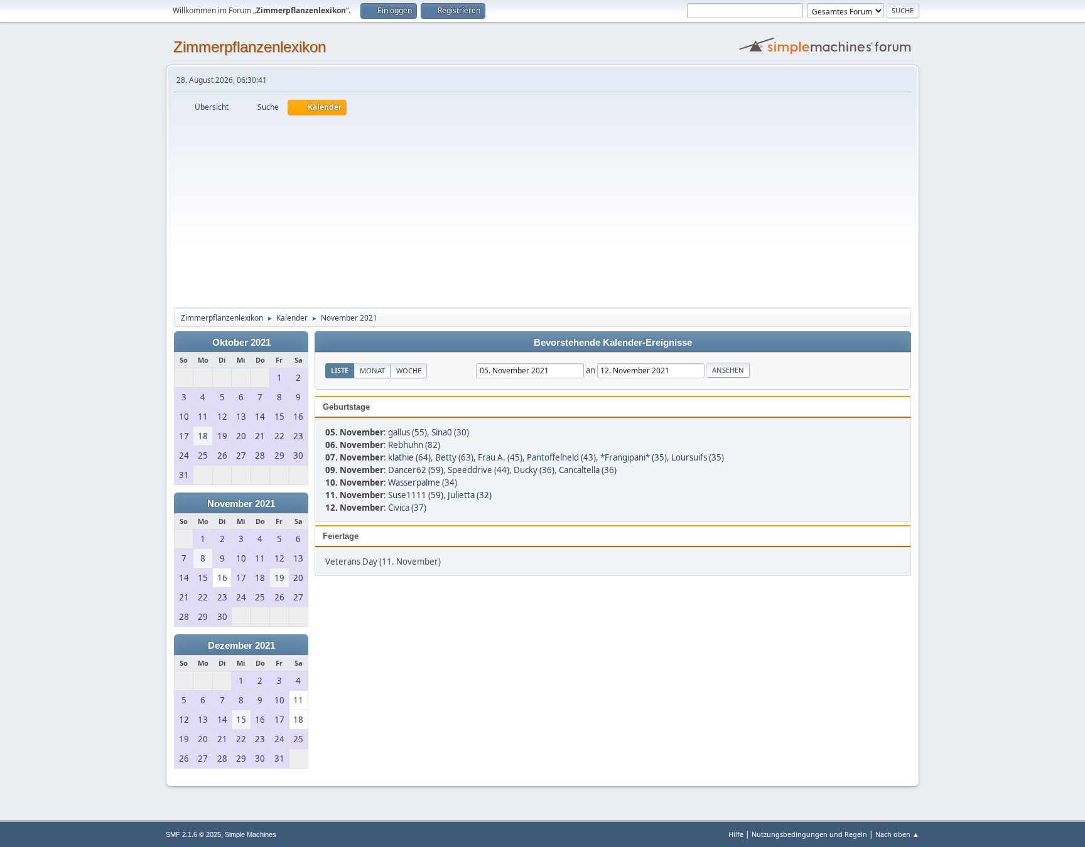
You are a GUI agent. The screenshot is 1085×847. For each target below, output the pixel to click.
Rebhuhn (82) (414, 444)
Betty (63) (454, 457)
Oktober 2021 (241, 343)
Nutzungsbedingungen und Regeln (809, 834)
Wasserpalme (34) (422, 482)
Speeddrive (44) (478, 470)
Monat (372, 370)
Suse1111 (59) (415, 495)
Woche (408, 370)
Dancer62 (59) (415, 470)
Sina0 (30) (450, 432)
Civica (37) (407, 507)
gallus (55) (407, 432)
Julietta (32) (470, 495)
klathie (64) (409, 457)
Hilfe (735, 834)
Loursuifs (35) (697, 457)
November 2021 (241, 504)
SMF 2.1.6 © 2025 (193, 834)
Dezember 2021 (241, 646)
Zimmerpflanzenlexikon (249, 46)
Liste (339, 370)
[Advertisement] (542, 209)
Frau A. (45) (500, 457)
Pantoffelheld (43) (561, 457)
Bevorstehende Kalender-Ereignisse (613, 343)
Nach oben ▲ (897, 834)
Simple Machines (250, 834)
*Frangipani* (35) (633, 457)
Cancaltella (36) (588, 470)
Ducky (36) (534, 470)
